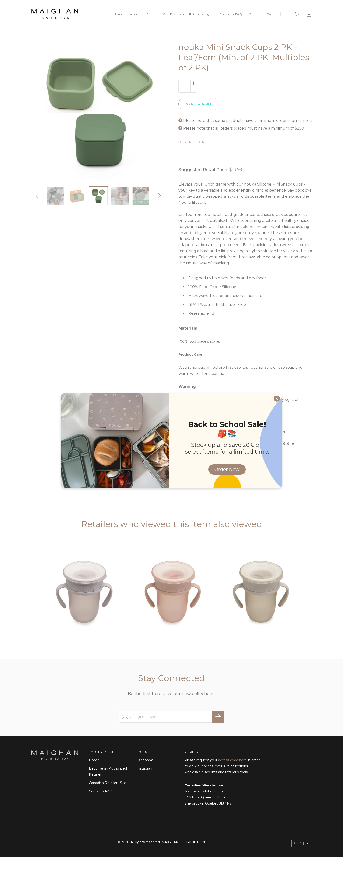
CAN (270, 14)
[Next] (158, 196)
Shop (151, 14)
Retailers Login (201, 14)
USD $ (299, 843)
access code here (232, 760)
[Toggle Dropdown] (157, 14)
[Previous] (38, 196)
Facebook (145, 760)
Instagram (145, 768)
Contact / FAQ (231, 14)
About (135, 14)
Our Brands (172, 14)
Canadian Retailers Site (107, 783)
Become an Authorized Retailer (108, 771)
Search (254, 14)
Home (118, 14)
